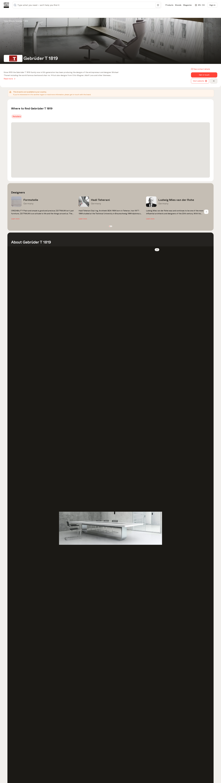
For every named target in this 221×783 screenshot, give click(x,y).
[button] (109, 226)
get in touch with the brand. (80, 94)
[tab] (16, 116)
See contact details (202, 69)
